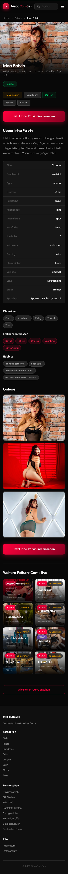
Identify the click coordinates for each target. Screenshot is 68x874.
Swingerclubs (10, 813)
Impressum (9, 845)
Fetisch (6, 754)
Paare (6, 743)
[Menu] (62, 6)
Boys (5, 775)
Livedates (8, 749)
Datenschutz (10, 851)
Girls (5, 738)
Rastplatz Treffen (12, 808)
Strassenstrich (11, 792)
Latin (5, 764)
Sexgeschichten (11, 823)
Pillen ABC (8, 802)
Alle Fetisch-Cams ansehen (34, 689)
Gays (6, 770)
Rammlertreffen (11, 818)
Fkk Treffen (9, 797)
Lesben (7, 759)
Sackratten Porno (12, 829)
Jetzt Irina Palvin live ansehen (34, 116)
